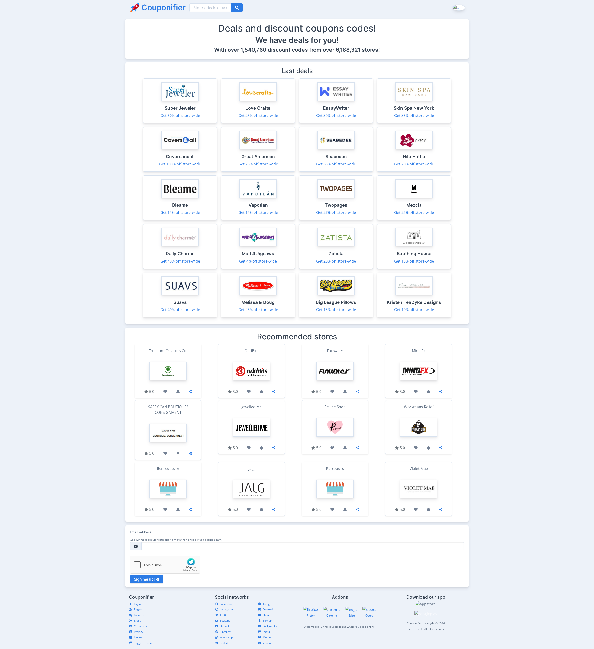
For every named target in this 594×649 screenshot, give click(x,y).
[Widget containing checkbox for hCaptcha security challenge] (165, 565)
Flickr (266, 615)
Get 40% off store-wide (180, 261)
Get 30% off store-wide (336, 115)
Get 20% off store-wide (414, 164)
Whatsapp (226, 637)
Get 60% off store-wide (180, 115)
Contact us (141, 626)
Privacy (138, 632)
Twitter (224, 615)
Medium (268, 637)
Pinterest (225, 632)
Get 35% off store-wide (414, 115)
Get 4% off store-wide (258, 261)
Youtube (225, 621)
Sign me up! (145, 579)
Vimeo (267, 643)
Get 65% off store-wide (336, 164)
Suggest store (143, 643)
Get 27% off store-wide (336, 212)
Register (139, 609)
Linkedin (225, 626)
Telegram (269, 604)
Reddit (224, 643)
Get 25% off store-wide (258, 115)
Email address (140, 532)
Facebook (226, 604)
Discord (268, 609)
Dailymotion (270, 626)
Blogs (137, 621)
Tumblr (267, 621)
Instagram (226, 609)
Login (137, 604)
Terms (138, 637)
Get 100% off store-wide (180, 164)
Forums (139, 615)
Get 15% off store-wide (180, 212)
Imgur (266, 632)
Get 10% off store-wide (414, 309)
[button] (458, 7)
